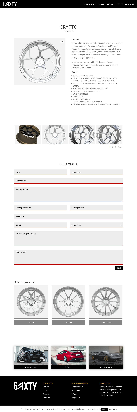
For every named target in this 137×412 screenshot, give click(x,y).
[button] (62, 41)
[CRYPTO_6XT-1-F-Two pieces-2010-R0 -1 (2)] (82, 144)
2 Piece (72, 31)
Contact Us (129, 4)
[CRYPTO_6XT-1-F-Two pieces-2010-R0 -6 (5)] (28, 144)
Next (120, 147)
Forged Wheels (88, 4)
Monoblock (76, 390)
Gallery (101, 4)
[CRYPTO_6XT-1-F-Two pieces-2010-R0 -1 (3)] (109, 144)
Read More (113, 409)
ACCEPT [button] (104, 409)
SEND (119, 268)
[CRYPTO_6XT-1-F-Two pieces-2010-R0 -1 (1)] (55, 144)
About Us (119, 4)
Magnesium (76, 398)
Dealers (110, 4)
